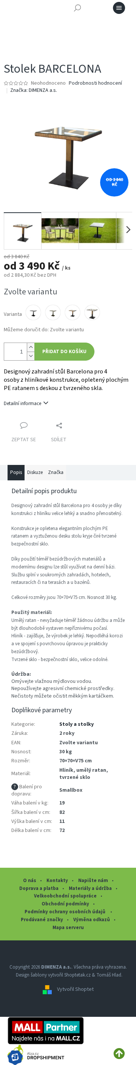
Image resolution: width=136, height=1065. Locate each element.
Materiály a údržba (90, 888)
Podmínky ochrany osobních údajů (66, 911)
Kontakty (57, 880)
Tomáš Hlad (108, 975)
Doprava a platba (39, 888)
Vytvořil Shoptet (75, 989)
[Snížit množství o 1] (30, 356)
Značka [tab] (55, 472)
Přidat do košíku (64, 351)
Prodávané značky (42, 919)
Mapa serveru (68, 927)
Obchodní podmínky (65, 903)
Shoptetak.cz (77, 975)
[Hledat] (77, 7)
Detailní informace (22, 403)
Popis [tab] (16, 472)
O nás (29, 880)
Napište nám (93, 880)
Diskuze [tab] (35, 472)
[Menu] (119, 7)
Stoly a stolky (76, 724)
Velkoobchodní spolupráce (65, 896)
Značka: (33, 90)
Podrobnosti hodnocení (95, 83)
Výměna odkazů (91, 919)
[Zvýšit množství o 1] (30, 347)
